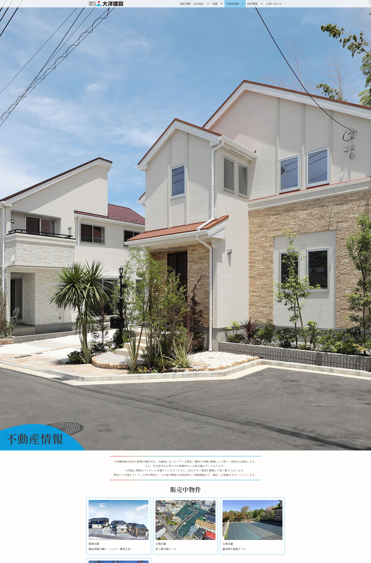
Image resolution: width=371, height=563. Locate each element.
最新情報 (185, 4)
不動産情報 (232, 4)
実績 (214, 4)
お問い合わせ (274, 4)
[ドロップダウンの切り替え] (208, 3)
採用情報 (252, 4)
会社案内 (198, 4)
